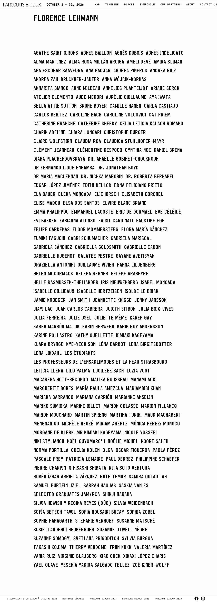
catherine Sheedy (97, 123)
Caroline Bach (85, 115)
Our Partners (170, 4)
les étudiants (80, 353)
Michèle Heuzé (77, 424)
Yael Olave (45, 565)
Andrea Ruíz (163, 70)
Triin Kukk (120, 547)
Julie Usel (80, 318)
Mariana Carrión (94, 397)
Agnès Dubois (128, 53)
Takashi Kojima (49, 547)
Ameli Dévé (139, 62)
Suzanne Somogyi (52, 538)
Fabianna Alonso (77, 220)
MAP (97, 4)
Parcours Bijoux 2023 (168, 598)
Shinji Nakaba (117, 494)
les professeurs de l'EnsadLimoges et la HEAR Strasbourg (100, 362)
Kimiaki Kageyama (134, 335)
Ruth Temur (113, 476)
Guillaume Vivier (95, 265)
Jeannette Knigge (112, 300)
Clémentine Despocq (99, 150)
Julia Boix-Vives (156, 309)
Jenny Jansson (150, 300)
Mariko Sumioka (50, 406)
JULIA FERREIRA (49, 318)
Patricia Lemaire (84, 459)
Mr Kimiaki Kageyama (99, 432)
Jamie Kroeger (49, 300)
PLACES (129, 4)
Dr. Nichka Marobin (102, 176)
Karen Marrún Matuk (56, 326)
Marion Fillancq (159, 406)
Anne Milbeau (85, 88)
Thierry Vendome (88, 547)
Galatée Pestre (95, 256)
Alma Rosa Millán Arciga (96, 62)
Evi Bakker (45, 220)
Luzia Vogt (138, 371)
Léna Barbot (112, 344)
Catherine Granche (54, 123)
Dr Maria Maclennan (55, 176)
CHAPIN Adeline (49, 132)
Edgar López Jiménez (56, 185)
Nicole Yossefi (140, 432)
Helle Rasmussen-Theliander (65, 282)
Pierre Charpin (49, 468)
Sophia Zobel (141, 512)
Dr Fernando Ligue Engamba (64, 168)
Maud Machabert (162, 415)
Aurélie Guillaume (126, 97)
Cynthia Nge (138, 150)
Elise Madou (46, 203)
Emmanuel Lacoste (92, 212)
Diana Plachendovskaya (59, 159)
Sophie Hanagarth (52, 521)
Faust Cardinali (115, 220)
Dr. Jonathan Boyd (118, 168)
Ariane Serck (165, 88)
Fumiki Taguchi (49, 238)
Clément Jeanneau (53, 150)
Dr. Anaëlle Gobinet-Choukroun (123, 159)
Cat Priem (160, 115)
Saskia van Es (133, 485)
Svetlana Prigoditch (96, 538)
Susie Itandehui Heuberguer (63, 529)
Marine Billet (85, 406)
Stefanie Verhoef (94, 521)
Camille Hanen (125, 106)
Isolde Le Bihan (141, 291)
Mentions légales (73, 598)
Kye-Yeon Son (81, 344)
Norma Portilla (50, 450)
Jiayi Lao (43, 309)
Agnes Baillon (96, 53)
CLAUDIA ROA (88, 141)
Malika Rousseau (109, 379)
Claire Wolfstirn (52, 141)
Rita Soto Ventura (129, 468)
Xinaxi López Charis (144, 556)
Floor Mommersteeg (95, 229)
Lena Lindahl (47, 353)
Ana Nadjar (98, 70)
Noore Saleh (154, 441)
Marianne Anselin (134, 397)
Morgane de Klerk (53, 432)
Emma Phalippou (50, 212)
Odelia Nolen (85, 450)
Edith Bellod (97, 185)
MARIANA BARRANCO (53, 397)
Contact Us (208, 4)
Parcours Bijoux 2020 (135, 598)
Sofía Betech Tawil (54, 512)
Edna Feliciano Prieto (138, 185)
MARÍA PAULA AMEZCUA (99, 388)
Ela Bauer (44, 194)
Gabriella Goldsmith (98, 247)
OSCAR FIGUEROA (133, 450)
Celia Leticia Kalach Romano (151, 123)
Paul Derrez (119, 459)
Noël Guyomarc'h (86, 441)
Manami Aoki (143, 379)
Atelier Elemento (53, 97)
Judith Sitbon (120, 309)
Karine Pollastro (53, 335)
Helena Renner (92, 273)
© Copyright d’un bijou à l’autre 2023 (32, 598)
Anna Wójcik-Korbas (124, 79)
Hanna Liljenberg (136, 265)
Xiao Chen (110, 556)
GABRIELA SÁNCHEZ (52, 247)
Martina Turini (126, 415)
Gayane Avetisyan (135, 256)
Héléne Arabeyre (129, 273)
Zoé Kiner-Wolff (150, 565)
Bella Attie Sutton (55, 106)
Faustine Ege (150, 220)
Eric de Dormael (134, 212)
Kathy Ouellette (94, 335)
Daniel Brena (168, 150)
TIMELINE (112, 4)
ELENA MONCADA (75, 194)
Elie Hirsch (106, 194)
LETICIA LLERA (48, 371)
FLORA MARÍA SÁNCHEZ (144, 229)
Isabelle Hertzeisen (99, 291)
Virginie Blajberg (77, 556)
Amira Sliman (168, 62)
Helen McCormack (53, 273)
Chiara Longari (84, 132)
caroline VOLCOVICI (125, 115)
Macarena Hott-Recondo (60, 379)
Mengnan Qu (46, 424)
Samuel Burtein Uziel (57, 485)
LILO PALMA (78, 371)
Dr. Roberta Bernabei (149, 176)
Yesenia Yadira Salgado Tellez (95, 565)
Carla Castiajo (161, 106)
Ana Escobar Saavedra (58, 70)
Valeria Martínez (153, 547)
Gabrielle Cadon (142, 247)
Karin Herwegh (98, 326)
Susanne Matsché (136, 521)
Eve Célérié (168, 212)
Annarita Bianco (50, 88)
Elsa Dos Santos (81, 203)
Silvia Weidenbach (133, 503)
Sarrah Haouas (99, 485)
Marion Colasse (120, 406)
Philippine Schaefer (158, 459)
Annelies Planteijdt (125, 88)
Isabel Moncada (158, 282)
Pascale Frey (48, 459)
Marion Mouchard (52, 415)
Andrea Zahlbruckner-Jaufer (66, 79)
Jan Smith (79, 300)
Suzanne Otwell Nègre (122, 529)
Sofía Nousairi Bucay (101, 512)
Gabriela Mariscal (131, 238)
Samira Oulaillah (148, 476)
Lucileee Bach (108, 371)
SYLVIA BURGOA (137, 538)
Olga (107, 450)
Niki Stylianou (48, 441)
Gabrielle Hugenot (54, 256)
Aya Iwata (160, 97)
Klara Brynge (48, 344)
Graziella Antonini (54, 265)
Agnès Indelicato (165, 53)
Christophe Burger (125, 132)
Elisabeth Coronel (142, 194)
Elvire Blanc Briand (124, 203)
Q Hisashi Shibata (87, 468)
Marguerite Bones (53, 388)
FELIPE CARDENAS (51, 229)
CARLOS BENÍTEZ (50, 115)
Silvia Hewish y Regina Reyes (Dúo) (72, 503)
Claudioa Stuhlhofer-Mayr (134, 141)
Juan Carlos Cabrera (79, 309)
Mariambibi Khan (143, 388)
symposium (147, 4)
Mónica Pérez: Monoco (155, 424)
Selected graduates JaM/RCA (66, 494)
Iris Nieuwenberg (119, 282)
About (190, 4)
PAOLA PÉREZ (166, 450)
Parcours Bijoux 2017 (103, 598)
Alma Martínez (49, 62)
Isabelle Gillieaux (53, 291)
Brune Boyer (93, 106)
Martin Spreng (91, 415)
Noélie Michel (123, 441)
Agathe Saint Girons (55, 53)
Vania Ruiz (44, 556)
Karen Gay (141, 318)
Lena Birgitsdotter (150, 344)
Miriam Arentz (112, 424)
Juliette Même (110, 318)
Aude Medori (89, 97)
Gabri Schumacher (88, 238)
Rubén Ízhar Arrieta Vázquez (65, 476)
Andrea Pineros (130, 70)
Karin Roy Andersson (140, 326)
